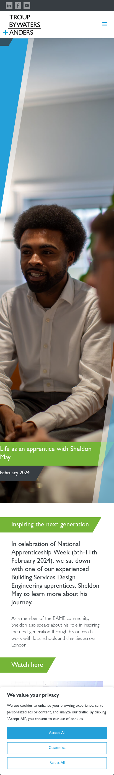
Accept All (57, 733)
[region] (57, 731)
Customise (57, 748)
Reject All (57, 763)
